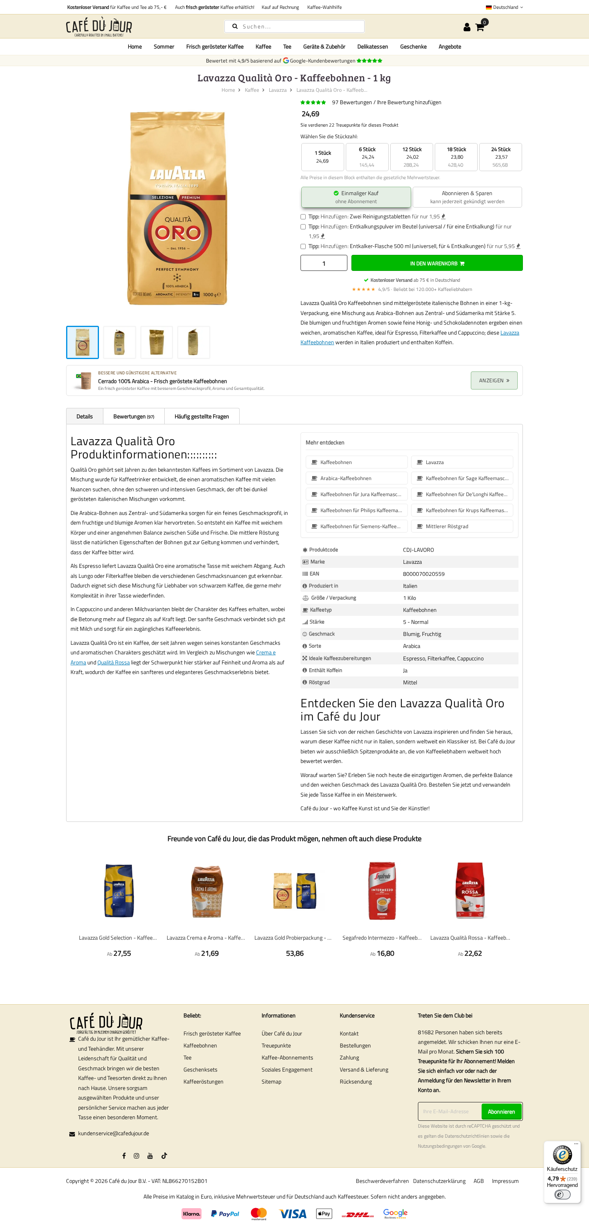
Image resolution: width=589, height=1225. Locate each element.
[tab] (84, 416)
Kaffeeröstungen (204, 1081)
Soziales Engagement (287, 1069)
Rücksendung (356, 1081)
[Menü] (576, 1145)
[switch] (563, 1194)
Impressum (505, 1181)
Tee (188, 1057)
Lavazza (278, 90)
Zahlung (349, 1057)
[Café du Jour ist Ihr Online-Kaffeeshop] (138, 26)
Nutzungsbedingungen (440, 1146)
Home (135, 46)
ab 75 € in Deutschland (415, 280)
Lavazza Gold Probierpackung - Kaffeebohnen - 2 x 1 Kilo (294, 937)
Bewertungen (133, 416)
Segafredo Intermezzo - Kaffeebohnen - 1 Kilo (382, 937)
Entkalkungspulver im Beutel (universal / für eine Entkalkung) (422, 226)
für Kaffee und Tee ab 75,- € (117, 7)
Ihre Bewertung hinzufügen (409, 102)
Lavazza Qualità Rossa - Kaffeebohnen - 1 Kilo (470, 937)
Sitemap (271, 1081)
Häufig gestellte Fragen (202, 416)
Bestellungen (355, 1045)
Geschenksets (201, 1069)
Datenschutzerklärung (439, 1181)
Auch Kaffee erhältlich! (213, 7)
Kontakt (349, 1033)
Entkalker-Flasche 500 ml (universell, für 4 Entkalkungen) (418, 246)
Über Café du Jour (282, 1033)
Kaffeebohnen (200, 1045)
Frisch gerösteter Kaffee (212, 1033)
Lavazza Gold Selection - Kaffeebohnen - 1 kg (119, 937)
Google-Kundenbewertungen (323, 61)
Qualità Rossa (113, 662)
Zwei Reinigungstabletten (380, 216)
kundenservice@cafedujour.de (113, 1133)
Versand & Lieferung (364, 1069)
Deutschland (505, 7)
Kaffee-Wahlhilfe (323, 7)
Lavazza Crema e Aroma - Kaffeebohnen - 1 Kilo (206, 937)
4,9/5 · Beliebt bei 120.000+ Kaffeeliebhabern (412, 289)
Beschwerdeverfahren (382, 1181)
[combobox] (294, 26)
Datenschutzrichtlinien (467, 1136)
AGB (479, 1181)
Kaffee (252, 90)
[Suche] (235, 26)
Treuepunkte (276, 1045)
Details (85, 416)
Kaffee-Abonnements (287, 1057)
